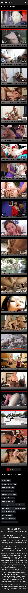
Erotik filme (18, 550)
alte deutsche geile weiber (9, 484)
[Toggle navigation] (25, 2)
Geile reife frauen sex (7, 569)
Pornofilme (5, 547)
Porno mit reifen (18, 569)
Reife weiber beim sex (15, 588)
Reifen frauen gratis (20, 567)
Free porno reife (22, 562)
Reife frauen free (15, 557)
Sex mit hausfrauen (20, 547)
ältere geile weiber (7, 515)
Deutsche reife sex (16, 571)
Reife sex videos (6, 574)
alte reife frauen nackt (8, 501)
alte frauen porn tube (8, 487)
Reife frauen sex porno (16, 583)
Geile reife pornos (16, 585)
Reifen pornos (11, 567)
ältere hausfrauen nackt (8, 518)
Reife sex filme (11, 572)
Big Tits (15, 522)
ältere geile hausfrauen (8, 511)
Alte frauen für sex (7, 564)
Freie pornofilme (6, 548)
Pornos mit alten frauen (15, 552)
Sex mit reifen (16, 553)
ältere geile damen (20, 508)
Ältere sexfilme (5, 560)
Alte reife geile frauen (15, 579)
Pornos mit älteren (17, 566)
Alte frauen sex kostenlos (13, 578)
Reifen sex (11, 547)
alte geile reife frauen (8, 498)
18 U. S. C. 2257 (7, 536)
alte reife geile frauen (8, 505)
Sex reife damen (10, 559)
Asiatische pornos (14, 581)
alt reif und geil (6, 480)
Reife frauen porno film (14, 586)
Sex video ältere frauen (17, 574)
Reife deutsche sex (20, 559)
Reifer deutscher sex (15, 590)
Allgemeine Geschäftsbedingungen (12, 537)
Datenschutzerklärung (18, 536)
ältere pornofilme (7, 522)
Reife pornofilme (12, 562)
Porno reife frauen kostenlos (14, 555)
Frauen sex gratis (15, 576)
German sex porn (10, 550)
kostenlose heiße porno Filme (18, 540)
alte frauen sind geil (7, 491)
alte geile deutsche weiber (9, 494)
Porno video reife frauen (19, 564)
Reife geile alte (6, 2)
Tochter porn (15, 548)
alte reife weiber (20, 505)
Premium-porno (5, 540)
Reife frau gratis (7, 566)
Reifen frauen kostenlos (16, 560)
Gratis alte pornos (20, 572)
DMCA (24, 537)
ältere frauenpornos (7, 508)
